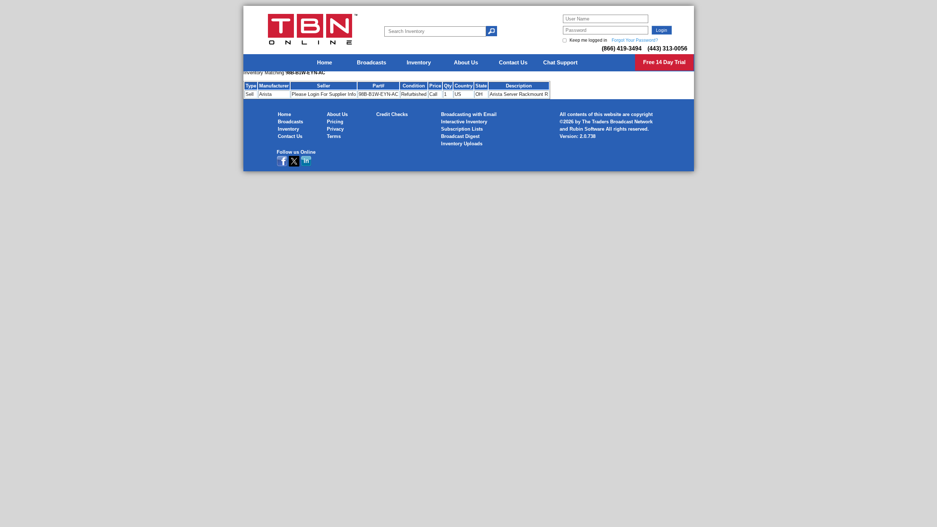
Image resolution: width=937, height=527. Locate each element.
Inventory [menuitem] (419, 62)
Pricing (335, 121)
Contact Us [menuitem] (513, 62)
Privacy (335, 129)
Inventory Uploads (461, 143)
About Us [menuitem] (466, 62)
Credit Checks (392, 114)
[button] (662, 30)
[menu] (469, 63)
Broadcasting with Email (469, 114)
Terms (334, 136)
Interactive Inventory (464, 121)
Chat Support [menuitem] (560, 62)
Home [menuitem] (324, 62)
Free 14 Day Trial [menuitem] (664, 62)
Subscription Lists (462, 129)
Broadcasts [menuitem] (371, 62)
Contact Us (290, 136)
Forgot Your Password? (635, 40)
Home (284, 114)
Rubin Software (587, 129)
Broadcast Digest (460, 136)
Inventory (288, 129)
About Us (337, 114)
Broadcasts (290, 121)
